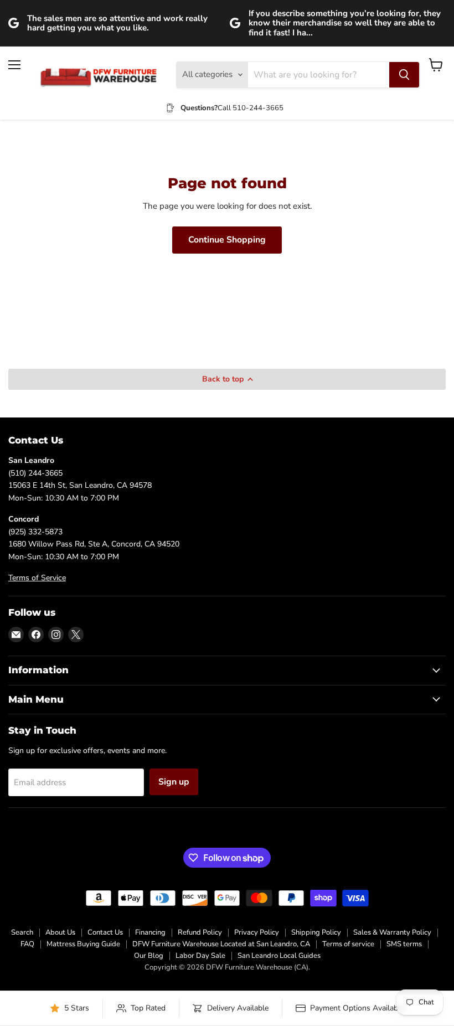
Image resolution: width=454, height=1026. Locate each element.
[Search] (404, 74)
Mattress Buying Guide (83, 944)
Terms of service (348, 944)
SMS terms (404, 944)
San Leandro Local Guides (279, 956)
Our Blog (148, 956)
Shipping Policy (316, 932)
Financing (150, 932)
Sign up (173, 782)
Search (22, 932)
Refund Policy (200, 932)
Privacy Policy (256, 932)
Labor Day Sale (200, 956)
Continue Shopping (227, 240)
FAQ (27, 944)
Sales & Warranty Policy (392, 932)
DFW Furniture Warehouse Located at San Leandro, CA (221, 944)
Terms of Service (37, 578)
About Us (60, 932)
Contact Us (105, 932)
